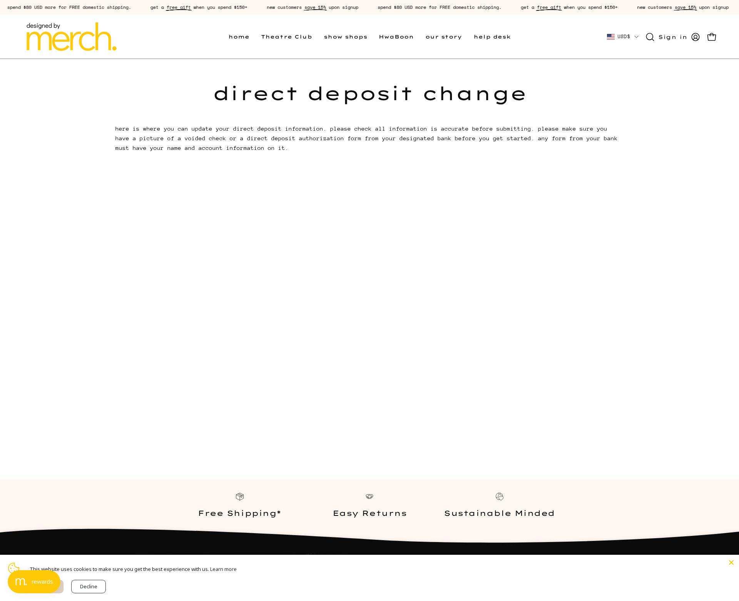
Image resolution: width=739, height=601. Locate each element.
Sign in (672, 37)
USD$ (624, 36)
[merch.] (71, 37)
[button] (286, 37)
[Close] (731, 562)
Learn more (223, 569)
